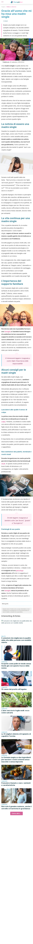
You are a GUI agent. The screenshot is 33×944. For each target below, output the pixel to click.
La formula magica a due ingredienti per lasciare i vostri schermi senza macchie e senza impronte (16, 759)
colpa (3, 421)
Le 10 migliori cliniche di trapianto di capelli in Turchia (16, 735)
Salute (3, 636)
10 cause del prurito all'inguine (14, 689)
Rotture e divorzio (11, 6)
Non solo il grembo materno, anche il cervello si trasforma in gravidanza (16, 807)
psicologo (19, 570)
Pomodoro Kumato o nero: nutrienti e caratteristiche (16, 784)
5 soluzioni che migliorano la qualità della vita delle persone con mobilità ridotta (16, 640)
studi (3, 464)
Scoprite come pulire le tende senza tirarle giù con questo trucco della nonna (16, 666)
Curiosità (4, 661)
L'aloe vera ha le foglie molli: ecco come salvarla (15, 712)
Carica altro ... (16, 813)
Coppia (3, 6)
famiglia (7, 331)
